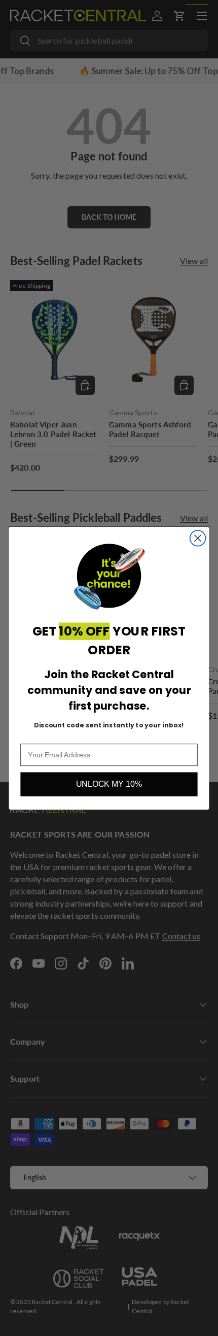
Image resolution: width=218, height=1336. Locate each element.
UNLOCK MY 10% (109, 784)
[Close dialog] (198, 538)
